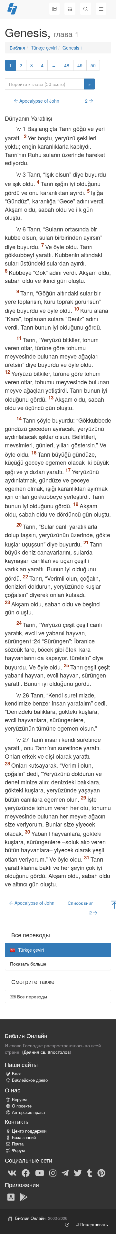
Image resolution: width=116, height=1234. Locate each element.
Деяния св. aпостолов (47, 1052)
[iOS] (11, 1196)
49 (79, 65)
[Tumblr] (89, 1172)
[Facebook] (26, 1172)
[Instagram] (52, 1172)
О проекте (22, 1106)
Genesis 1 (73, 47)
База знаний (24, 1137)
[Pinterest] (101, 1172)
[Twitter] (78, 1172)
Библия (17, 47)
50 (93, 65)
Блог (16, 1074)
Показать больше (28, 963)
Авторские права (28, 1112)
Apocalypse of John (38, 101)
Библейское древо (30, 1080)
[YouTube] (39, 1172)
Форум (18, 1150)
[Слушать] (69, 9)
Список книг (80, 903)
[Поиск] (85, 9)
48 (66, 65)
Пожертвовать (93, 1225)
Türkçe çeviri (44, 47)
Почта (18, 1144)
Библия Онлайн (30, 1218)
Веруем (19, 1099)
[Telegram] (65, 1172)
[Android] (24, 1196)
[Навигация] (101, 9)
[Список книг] (54, 9)
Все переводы (31, 996)
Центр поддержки (29, 1131)
